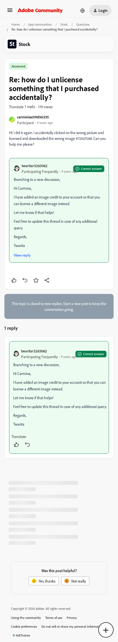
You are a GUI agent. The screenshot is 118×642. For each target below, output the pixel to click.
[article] (59, 397)
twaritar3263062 (34, 165)
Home (16, 24)
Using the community (26, 618)
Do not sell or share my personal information (72, 626)
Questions (83, 24)
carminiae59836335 (33, 117)
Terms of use (53, 618)
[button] (10, 12)
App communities (40, 24)
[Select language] (82, 10)
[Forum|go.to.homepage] (40, 10)
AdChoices (23, 635)
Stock (64, 24)
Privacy (72, 618)
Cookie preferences (24, 626)
